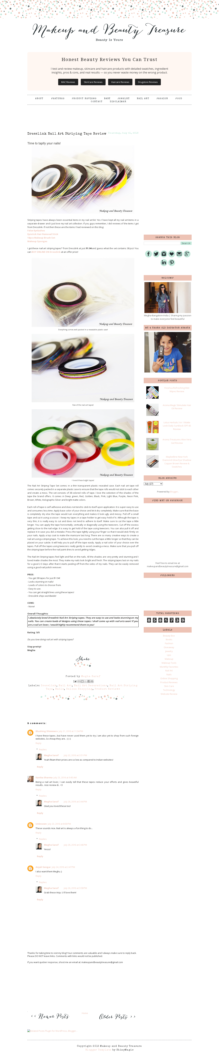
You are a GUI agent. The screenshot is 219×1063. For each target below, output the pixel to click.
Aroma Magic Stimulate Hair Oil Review (177, 407)
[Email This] (79, 681)
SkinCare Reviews (93, 82)
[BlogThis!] (82, 681)
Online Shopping (79, 689)
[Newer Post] (51, 1021)
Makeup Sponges (37, 241)
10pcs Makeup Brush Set (41, 237)
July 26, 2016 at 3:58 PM (75, 888)
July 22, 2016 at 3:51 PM (75, 755)
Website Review (169, 693)
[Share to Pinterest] (92, 681)
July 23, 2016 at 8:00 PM (59, 823)
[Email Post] (75, 681)
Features (58, 99)
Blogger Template (98, 1050)
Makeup (169, 658)
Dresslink (48, 686)
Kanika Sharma (44, 777)
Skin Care (169, 686)
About (39, 99)
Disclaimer (118, 102)
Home (85, 1013)
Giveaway (169, 647)
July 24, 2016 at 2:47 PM (63, 867)
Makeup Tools (169, 662)
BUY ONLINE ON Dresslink (46, 251)
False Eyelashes (36, 230)
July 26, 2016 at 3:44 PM (75, 801)
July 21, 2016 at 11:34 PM (71, 731)
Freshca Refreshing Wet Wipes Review (176, 389)
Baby (107, 99)
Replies (43, 749)
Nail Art (143, 99)
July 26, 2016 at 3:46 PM (75, 844)
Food (178, 99)
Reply (38, 743)
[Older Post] (117, 1019)
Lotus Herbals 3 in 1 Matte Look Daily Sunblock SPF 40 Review (177, 426)
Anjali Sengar (43, 867)
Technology (169, 690)
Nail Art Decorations (90, 686)
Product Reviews (84, 99)
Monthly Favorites (169, 666)
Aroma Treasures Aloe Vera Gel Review (177, 441)
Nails (59, 689)
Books (169, 639)
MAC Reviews (68, 82)
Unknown (41, 823)
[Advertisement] (109, 113)
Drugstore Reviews (148, 82)
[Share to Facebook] (89, 681)
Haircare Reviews (120, 82)
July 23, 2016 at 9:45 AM (65, 777)
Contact (97, 102)
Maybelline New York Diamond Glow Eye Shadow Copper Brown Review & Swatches (177, 461)
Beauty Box (169, 635)
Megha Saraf (51, 755)
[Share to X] (85, 681)
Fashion (162, 99)
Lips (169, 654)
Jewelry (124, 99)
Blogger (174, 491)
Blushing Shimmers (47, 731)
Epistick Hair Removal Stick (43, 234)
